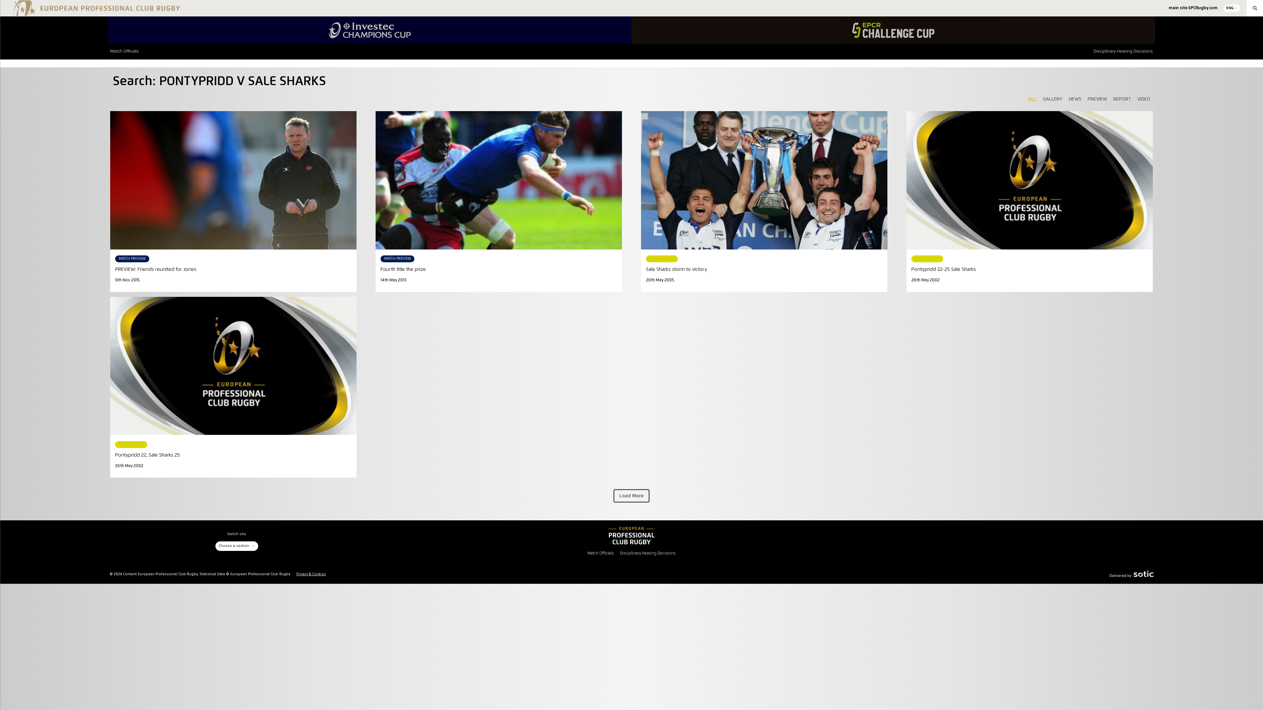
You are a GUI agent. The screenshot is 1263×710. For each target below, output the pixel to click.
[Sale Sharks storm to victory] (764, 180)
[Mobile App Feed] (631, 535)
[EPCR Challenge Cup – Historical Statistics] (893, 30)
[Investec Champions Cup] (370, 30)
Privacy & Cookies (311, 574)
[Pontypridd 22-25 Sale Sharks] (1029, 180)
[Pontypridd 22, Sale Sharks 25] (233, 366)
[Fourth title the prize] (499, 180)
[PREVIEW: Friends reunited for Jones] (233, 180)
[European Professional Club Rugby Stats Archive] (95, 13)
